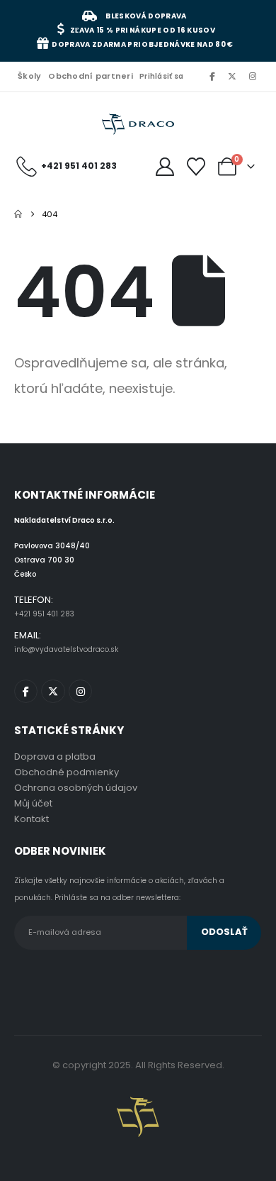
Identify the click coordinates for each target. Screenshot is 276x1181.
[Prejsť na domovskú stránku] (18, 214)
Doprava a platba (55, 756)
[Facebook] (211, 75)
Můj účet (33, 803)
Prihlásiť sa (161, 76)
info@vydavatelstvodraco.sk (66, 649)
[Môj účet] (165, 166)
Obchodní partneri (90, 76)
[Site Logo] (138, 124)
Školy (29, 76)
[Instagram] (252, 75)
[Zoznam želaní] (196, 166)
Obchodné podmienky (66, 772)
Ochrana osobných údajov (75, 787)
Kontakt (31, 819)
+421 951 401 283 (44, 614)
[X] (232, 75)
